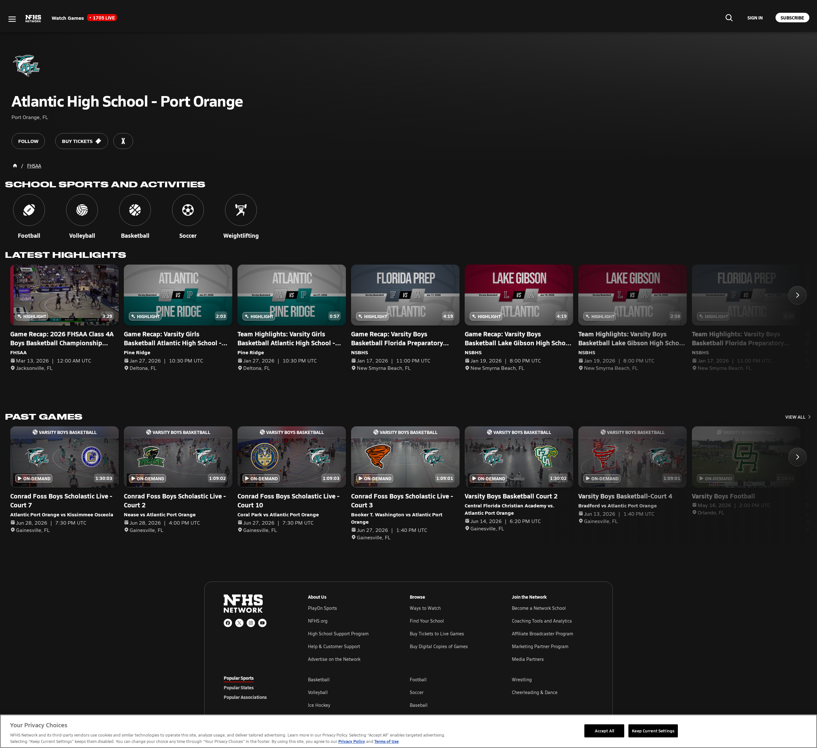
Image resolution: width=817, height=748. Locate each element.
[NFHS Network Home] (33, 19)
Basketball (319, 680)
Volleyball (318, 692)
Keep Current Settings (653, 730)
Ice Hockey (319, 705)
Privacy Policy (351, 741)
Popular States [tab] (239, 687)
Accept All (604, 730)
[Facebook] (228, 623)
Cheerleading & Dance (535, 692)
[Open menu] (12, 19)
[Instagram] (251, 623)
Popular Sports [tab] (239, 678)
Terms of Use (386, 741)
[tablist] (256, 687)
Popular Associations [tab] (245, 697)
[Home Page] (15, 165)
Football (418, 680)
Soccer (416, 692)
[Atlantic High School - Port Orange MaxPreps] (123, 141)
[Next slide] (797, 295)
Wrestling (522, 680)
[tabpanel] (450, 692)
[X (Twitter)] (239, 623)
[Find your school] (729, 17)
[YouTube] (262, 623)
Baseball (419, 705)
